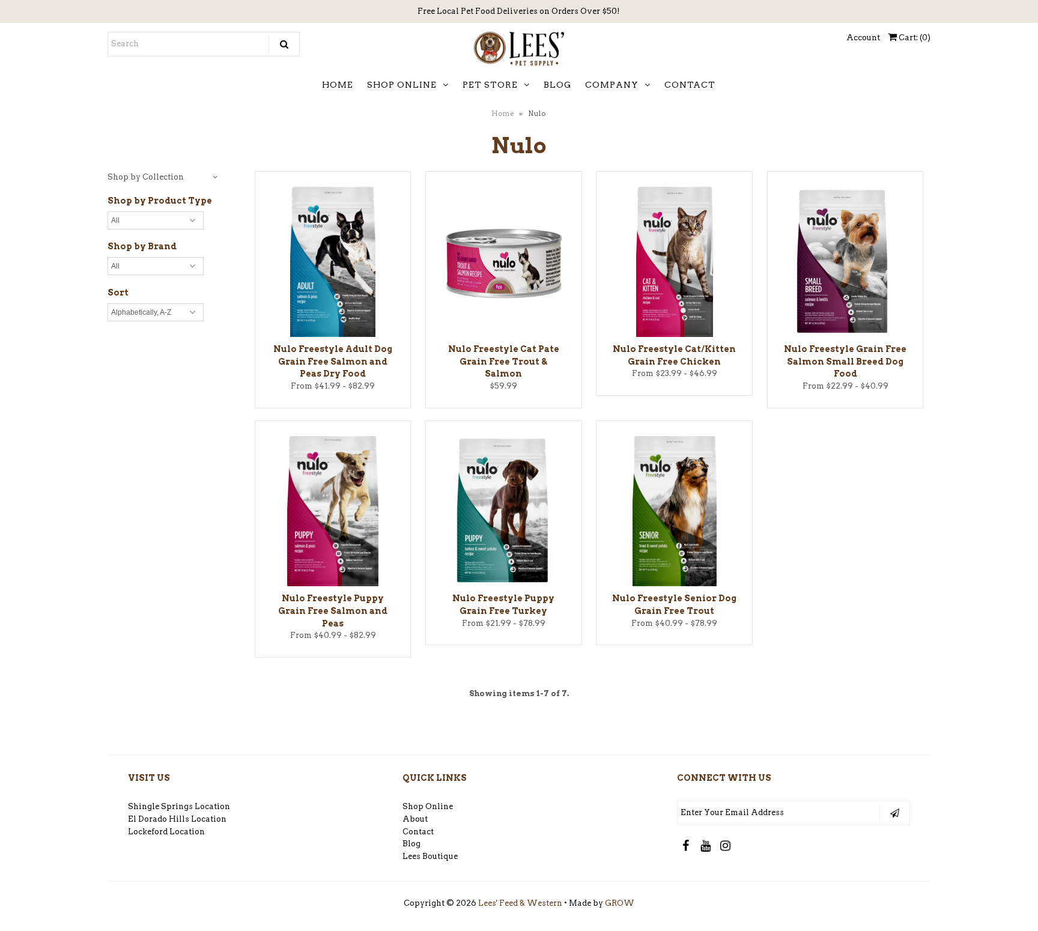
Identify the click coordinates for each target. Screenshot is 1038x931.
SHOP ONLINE (402, 84)
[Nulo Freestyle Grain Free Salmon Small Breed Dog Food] (845, 264)
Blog (411, 843)
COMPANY (612, 84)
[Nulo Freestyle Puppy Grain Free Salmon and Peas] (333, 513)
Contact (418, 831)
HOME (337, 84)
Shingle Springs (160, 806)
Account (863, 37)
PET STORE (490, 84)
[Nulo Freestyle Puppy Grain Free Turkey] (503, 513)
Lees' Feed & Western (520, 903)
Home (502, 113)
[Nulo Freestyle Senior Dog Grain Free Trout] (674, 513)
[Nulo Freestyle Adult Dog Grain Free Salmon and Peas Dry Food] (333, 264)
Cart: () (913, 37)
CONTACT (689, 84)
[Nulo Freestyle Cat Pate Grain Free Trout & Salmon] (503, 261)
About (415, 818)
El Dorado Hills (158, 818)
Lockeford (148, 831)
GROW (619, 903)
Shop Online (427, 806)
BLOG (557, 84)
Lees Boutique (430, 856)
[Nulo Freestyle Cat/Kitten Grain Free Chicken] (674, 264)
